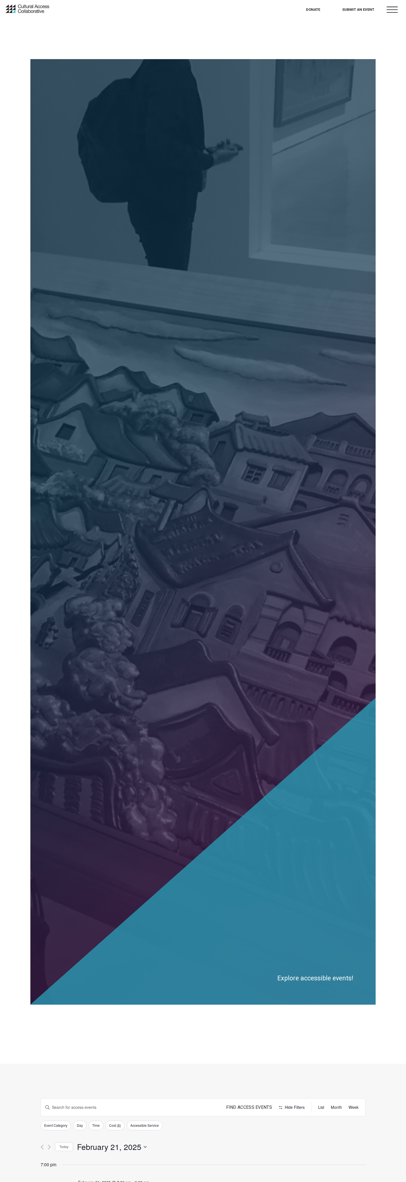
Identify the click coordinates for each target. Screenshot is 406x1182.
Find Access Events (249, 1107)
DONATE (313, 9)
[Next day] (49, 1147)
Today (63, 1146)
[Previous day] (42, 1147)
